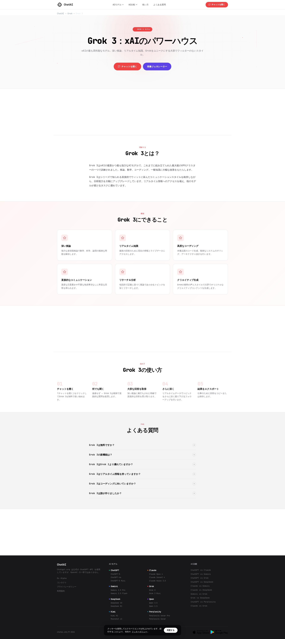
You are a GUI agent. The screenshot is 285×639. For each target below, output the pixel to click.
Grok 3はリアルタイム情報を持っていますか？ (142, 474)
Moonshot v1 (116, 619)
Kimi (113, 611)
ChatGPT (115, 570)
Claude (152, 570)
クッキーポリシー (139, 631)
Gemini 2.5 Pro (118, 590)
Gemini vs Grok (199, 594)
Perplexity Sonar (157, 619)
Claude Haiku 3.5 (157, 581)
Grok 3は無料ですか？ (142, 445)
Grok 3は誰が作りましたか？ (142, 493)
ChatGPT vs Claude (201, 570)
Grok (70, 13)
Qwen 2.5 (153, 606)
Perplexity (155, 611)
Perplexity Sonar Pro (159, 616)
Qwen (151, 599)
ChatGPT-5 (115, 574)
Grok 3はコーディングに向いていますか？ (142, 483)
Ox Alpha (61, 578)
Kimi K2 (114, 616)
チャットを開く (218, 4)
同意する (171, 630)
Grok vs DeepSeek (200, 598)
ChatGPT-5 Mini (118, 581)
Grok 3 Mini (155, 593)
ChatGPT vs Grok (200, 578)
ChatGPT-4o (116, 577)
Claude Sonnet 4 (157, 577)
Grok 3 (152, 590)
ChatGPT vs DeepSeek (202, 582)
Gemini (114, 586)
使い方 (145, 4)
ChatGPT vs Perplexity (203, 602)
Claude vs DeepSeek (201, 590)
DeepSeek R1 (116, 606)
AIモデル (117, 4)
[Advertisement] (142, 112)
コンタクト (62, 582)
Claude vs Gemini (200, 586)
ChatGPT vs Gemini (201, 574)
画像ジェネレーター (157, 66)
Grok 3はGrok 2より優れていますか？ (142, 464)
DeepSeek (115, 599)
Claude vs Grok (199, 606)
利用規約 (61, 591)
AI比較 (132, 4)
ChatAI (68, 4)
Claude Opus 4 (156, 574)
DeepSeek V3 (116, 603)
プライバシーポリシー (66, 586)
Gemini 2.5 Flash (119, 593)
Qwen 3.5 (153, 603)
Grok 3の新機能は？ (142, 454)
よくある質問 (159, 4)
